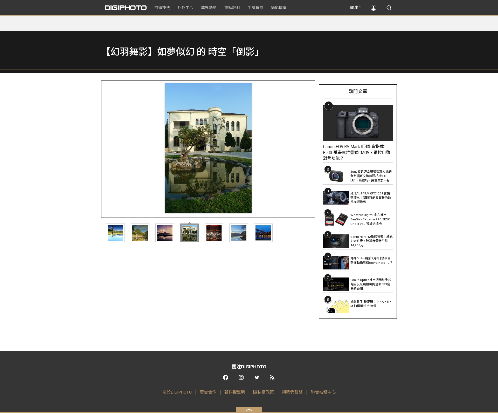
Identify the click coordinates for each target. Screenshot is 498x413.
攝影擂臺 (279, 7)
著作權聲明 (234, 392)
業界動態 (209, 7)
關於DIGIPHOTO (177, 392)
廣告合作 (208, 392)
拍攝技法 (162, 7)
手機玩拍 (255, 7)
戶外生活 (185, 7)
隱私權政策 (263, 392)
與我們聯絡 (292, 392)
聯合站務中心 (323, 392)
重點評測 (232, 7)
